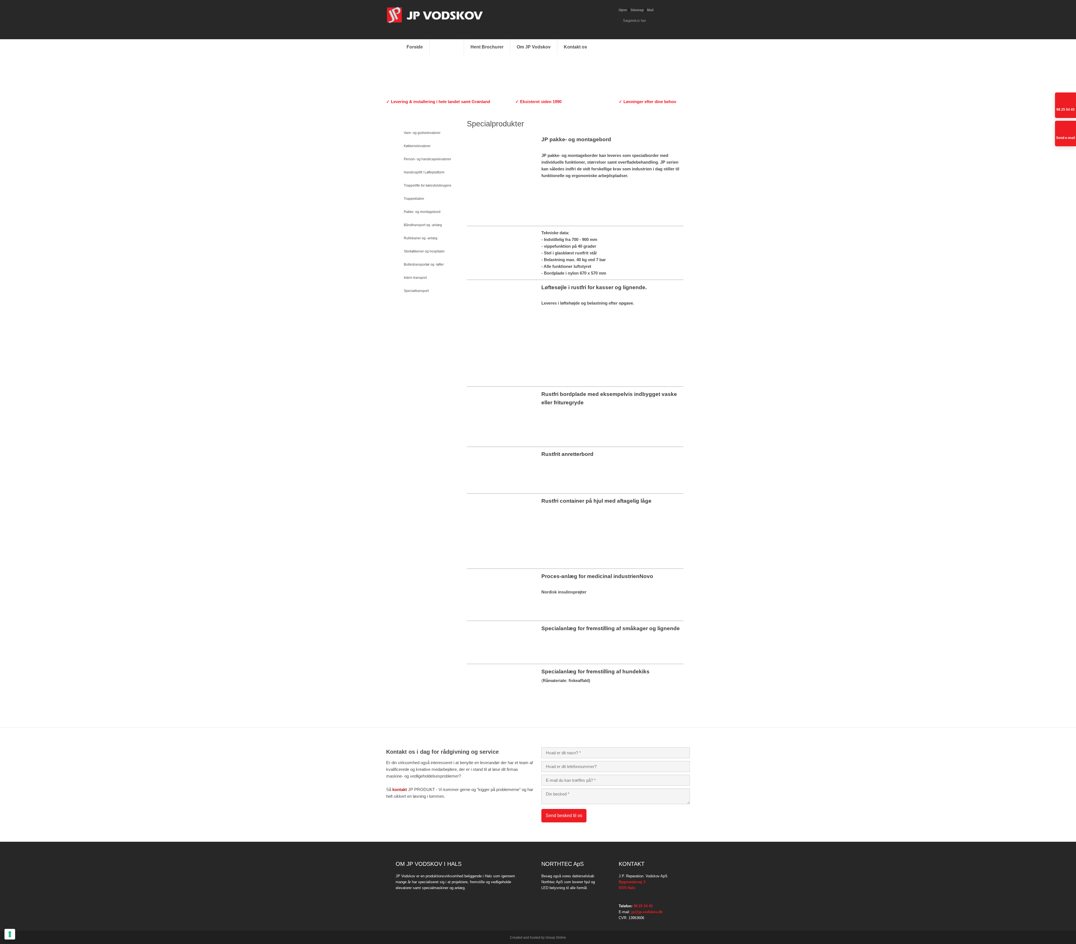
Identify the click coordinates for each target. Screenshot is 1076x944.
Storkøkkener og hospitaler (424, 251)
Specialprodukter (417, 304)
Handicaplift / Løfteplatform (424, 172)
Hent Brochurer (487, 47)
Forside (415, 47)
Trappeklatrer (414, 199)
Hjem (623, 10)
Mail (650, 10)
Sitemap (637, 10)
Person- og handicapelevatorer (427, 159)
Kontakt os (575, 47)
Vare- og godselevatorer (422, 133)
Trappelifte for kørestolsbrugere (427, 185)
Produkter (446, 47)
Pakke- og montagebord (422, 212)
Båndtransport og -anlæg (423, 225)
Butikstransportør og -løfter (424, 264)
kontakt (399, 789)
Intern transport (415, 278)
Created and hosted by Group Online (538, 938)
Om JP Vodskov (534, 47)
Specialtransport (416, 291)
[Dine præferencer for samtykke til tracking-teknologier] (9, 934)
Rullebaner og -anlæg (420, 238)
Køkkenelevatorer (417, 146)
